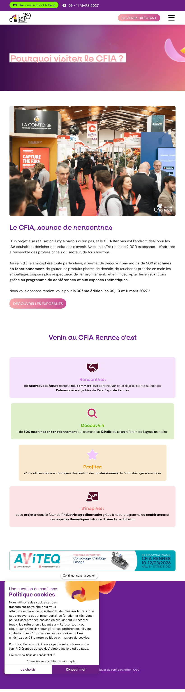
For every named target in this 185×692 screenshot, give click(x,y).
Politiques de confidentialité (112, 669)
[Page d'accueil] (20, 18)
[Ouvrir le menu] (171, 17)
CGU (136, 669)
